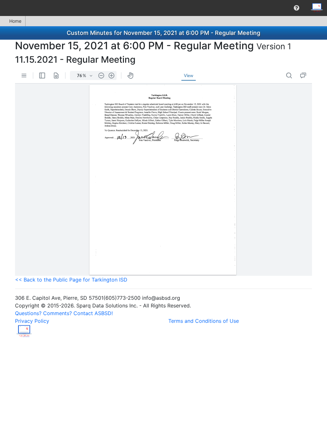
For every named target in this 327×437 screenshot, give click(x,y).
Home (15, 21)
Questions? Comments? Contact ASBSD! (64, 313)
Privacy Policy (32, 321)
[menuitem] (296, 8)
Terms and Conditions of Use (203, 321)
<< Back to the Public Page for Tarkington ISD (71, 279)
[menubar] (163, 8)
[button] (296, 8)
